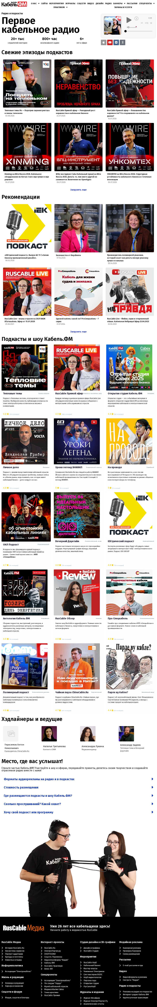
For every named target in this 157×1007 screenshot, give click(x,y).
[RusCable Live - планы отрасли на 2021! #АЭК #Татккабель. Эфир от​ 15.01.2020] (27, 292)
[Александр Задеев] (126, 733)
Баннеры (118, 3)
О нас (34, 3)
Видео (90, 3)
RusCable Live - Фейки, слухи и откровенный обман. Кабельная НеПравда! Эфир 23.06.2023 (128, 320)
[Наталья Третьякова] (49, 733)
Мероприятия (56, 3)
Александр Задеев (130, 745)
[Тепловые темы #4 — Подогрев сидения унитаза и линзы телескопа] (27, 83)
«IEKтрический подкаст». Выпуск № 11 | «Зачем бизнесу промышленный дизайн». (27, 256)
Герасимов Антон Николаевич (14, 746)
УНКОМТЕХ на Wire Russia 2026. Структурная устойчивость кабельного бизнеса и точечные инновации (129, 177)
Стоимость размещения (21, 787)
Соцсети (81, 3)
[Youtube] (110, 42)
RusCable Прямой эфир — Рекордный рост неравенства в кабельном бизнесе (75, 111)
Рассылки (132, 3)
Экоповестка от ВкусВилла (68, 255)
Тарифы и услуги (123, 7)
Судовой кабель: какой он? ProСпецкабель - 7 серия (77, 320)
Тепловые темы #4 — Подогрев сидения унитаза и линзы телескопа (27, 111)
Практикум (59, 7)
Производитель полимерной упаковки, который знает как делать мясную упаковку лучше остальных (127, 258)
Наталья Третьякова (54, 746)
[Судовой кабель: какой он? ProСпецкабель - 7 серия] (78, 292)
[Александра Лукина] (88, 733)
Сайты (44, 3)
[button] (78, 779)
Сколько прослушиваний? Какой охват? (32, 804)
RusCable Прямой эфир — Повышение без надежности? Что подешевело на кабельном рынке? (128, 113)
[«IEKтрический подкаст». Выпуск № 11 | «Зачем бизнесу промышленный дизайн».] (27, 228)
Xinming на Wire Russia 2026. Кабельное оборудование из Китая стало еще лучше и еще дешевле (27, 177)
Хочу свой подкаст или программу (28, 812)
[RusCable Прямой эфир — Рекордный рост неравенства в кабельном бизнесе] (78, 83)
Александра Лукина (93, 746)
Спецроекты (145, 3)
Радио (108, 3)
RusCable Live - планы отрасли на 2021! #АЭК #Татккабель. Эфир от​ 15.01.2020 (25, 320)
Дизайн (99, 3)
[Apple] (103, 42)
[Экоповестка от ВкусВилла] (78, 228)
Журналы (70, 3)
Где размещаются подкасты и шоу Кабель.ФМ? (38, 796)
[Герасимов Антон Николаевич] (10, 733)
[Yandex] (122, 42)
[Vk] (116, 42)
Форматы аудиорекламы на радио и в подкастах (39, 779)
